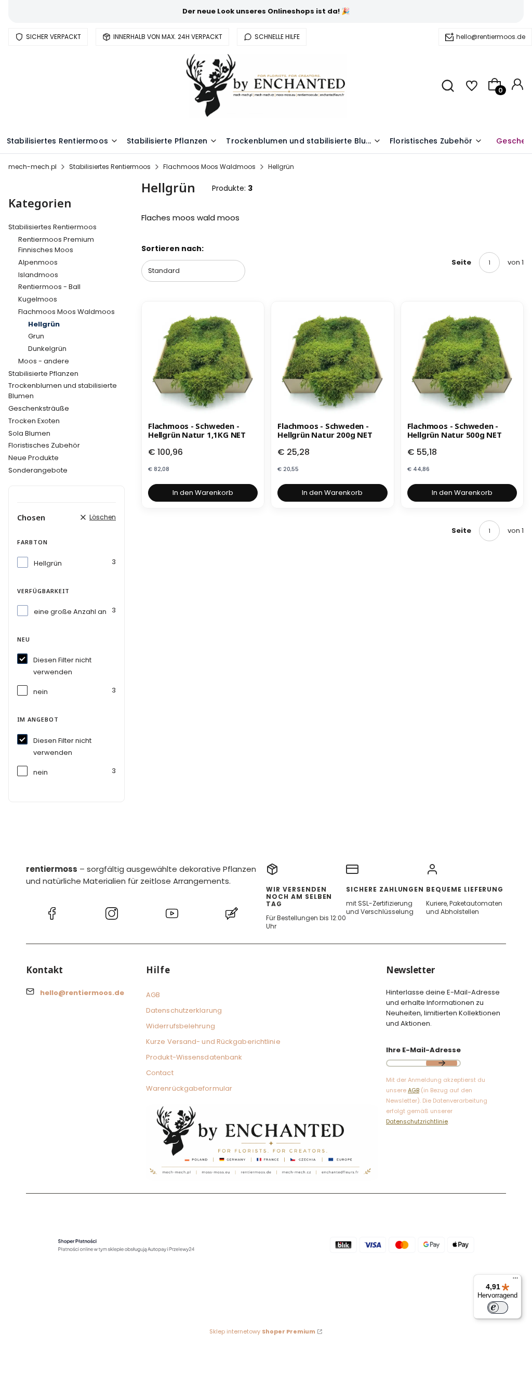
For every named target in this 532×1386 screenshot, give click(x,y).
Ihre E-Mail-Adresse (423, 1050)
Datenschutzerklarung (184, 1010)
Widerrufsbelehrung (180, 1026)
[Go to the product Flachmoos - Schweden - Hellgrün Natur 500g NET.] (462, 362)
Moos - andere (43, 361)
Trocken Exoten (34, 421)
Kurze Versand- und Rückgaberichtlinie (213, 1042)
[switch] (497, 1307)
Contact (160, 1073)
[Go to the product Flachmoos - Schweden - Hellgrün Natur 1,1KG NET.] (203, 362)
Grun (36, 336)
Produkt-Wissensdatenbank (194, 1057)
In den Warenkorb (202, 493)
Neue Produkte (33, 458)
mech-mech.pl (32, 166)
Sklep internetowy (262, 1331)
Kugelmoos (37, 299)
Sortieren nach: (172, 248)
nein (40, 692)
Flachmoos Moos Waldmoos (209, 166)
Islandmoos (38, 275)
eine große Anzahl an (70, 612)
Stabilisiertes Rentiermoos (110, 166)
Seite (461, 262)
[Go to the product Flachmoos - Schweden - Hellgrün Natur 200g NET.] (332, 362)
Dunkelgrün (47, 349)
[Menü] (515, 1280)
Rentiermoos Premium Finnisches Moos (56, 244)
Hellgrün (48, 563)
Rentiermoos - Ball (49, 287)
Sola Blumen (29, 433)
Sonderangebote (38, 470)
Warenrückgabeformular (189, 1088)
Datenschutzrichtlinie (417, 1121)
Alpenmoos (38, 262)
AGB (153, 995)
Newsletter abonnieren (441, 1063)
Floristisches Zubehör (44, 445)
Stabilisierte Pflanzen (43, 373)
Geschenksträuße (38, 408)
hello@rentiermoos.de (490, 36)
